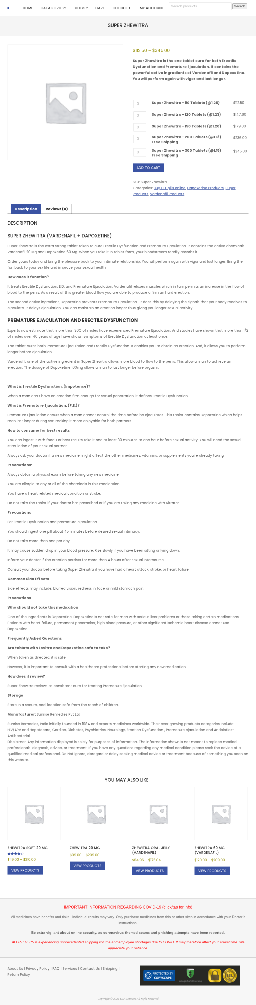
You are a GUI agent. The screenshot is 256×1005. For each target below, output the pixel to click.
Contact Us (90, 968)
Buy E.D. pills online (170, 187)
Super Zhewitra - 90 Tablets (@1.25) (186, 102)
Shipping (110, 968)
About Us (15, 968)
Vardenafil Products (167, 193)
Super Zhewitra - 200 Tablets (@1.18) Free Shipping (186, 139)
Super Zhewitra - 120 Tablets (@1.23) (186, 114)
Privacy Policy (38, 968)
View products (25, 870)
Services (69, 968)
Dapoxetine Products (205, 187)
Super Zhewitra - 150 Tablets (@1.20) (186, 126)
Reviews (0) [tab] (57, 208)
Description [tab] (26, 208)
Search (239, 6)
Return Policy (19, 974)
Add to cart (148, 167)
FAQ (56, 968)
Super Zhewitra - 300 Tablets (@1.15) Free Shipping (186, 153)
